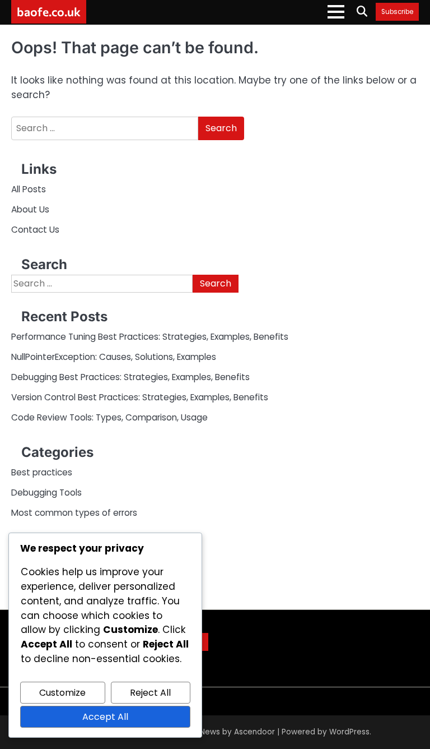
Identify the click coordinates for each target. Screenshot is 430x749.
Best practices (41, 472)
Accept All (105, 716)
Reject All (150, 692)
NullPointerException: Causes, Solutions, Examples (113, 357)
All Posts (28, 189)
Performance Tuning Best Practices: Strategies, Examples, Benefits (149, 337)
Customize (62, 692)
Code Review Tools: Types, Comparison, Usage (109, 417)
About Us (30, 209)
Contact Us (35, 229)
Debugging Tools (46, 492)
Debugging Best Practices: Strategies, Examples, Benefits (130, 377)
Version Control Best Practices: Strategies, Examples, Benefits (139, 397)
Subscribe (397, 12)
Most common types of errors (74, 513)
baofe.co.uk (49, 11)
